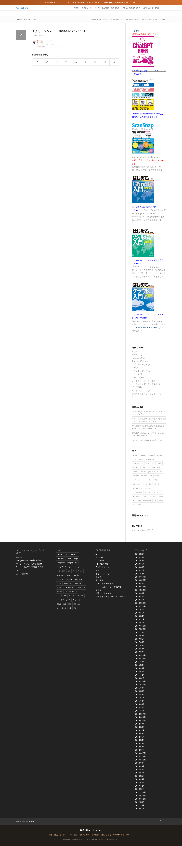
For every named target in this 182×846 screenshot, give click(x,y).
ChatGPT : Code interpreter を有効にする (147, 440)
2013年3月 (140, 782)
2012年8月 (140, 805)
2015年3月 (140, 704)
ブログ (135, 387)
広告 (155, 500)
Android (135, 354)
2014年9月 (140, 723)
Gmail (135, 459)
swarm (157, 476)
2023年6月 (140, 563)
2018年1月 (140, 622)
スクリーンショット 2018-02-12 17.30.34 (58, 31)
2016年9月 (140, 661)
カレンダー (157, 484)
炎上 (134, 504)
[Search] (163, 8)
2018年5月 (140, 612)
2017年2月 (140, 652)
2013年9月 (140, 763)
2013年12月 (140, 753)
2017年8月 (140, 632)
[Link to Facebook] (164, 821)
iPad (158, 467)
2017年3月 (140, 648)
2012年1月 (140, 808)
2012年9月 (140, 802)
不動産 (161, 496)
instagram (136, 467)
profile (19, 557)
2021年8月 (140, 573)
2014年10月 (140, 720)
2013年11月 (140, 756)
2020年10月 (140, 580)
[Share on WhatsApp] (56, 62)
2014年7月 (140, 730)
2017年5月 (140, 642)
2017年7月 (140, 635)
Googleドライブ (138, 463)
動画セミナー (147, 500)
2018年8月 (140, 609)
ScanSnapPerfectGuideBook (145, 157)
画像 (139, 504)
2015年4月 (140, 701)
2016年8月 (140, 665)
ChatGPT (136, 455)
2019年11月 (140, 586)
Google (141, 459)
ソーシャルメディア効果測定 (29, 563)
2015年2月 (140, 707)
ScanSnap (144, 476)
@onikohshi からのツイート (144, 530)
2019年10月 (140, 590)
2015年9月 (140, 688)
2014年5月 (140, 737)
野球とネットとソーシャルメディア (147, 393)
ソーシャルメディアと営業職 (144, 384)
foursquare (159, 455)
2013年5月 (140, 776)
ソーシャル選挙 (137, 492)
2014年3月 (140, 743)
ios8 (153, 467)
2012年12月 (140, 792)
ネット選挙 (136, 496)
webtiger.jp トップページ (123, 835)
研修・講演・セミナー (57, 835)
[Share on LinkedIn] (76, 62)
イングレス (136, 484)
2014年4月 (140, 740)
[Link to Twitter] (160, 821)
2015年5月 (140, 697)
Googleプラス (149, 463)
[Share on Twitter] (47, 62)
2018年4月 (140, 616)
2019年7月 (140, 596)
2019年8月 (140, 593)
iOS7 (148, 467)
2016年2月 (140, 674)
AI (133, 351)
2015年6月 (140, 694)
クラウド (136, 374)
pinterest (136, 476)
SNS (151, 476)
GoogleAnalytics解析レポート (29, 560)
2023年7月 (140, 560)
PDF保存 (160, 471)
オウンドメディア (140, 371)
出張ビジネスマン (140, 390)
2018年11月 (140, 603)
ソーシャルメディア (141, 380)
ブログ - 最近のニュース (27, 19)
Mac (134, 367)
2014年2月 (140, 746)
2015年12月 (140, 681)
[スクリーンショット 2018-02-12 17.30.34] (21, 35)
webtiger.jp (109, 2)
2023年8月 (140, 557)
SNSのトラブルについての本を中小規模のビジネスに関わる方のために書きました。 (149, 420)
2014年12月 (140, 714)
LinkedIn (143, 471)
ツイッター (148, 492)
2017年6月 (140, 639)
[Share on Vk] (95, 62)
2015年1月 (140, 710)
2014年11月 (140, 717)
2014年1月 (140, 750)
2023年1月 (140, 570)
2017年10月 (140, 629)
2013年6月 (140, 772)
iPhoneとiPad (138, 361)
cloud (143, 455)
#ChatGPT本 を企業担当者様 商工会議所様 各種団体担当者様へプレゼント (148, 427)
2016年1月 (140, 678)
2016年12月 (140, 655)
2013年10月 (140, 759)
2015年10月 (140, 684)
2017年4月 (140, 645)
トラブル (156, 492)
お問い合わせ (22, 573)
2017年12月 (140, 626)
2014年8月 (140, 727)
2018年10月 (140, 606)
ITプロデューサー (140, 364)
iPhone (135, 471)
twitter (135, 480)
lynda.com (151, 471)
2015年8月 (140, 691)
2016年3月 (140, 671)
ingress (159, 463)
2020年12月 (140, 577)
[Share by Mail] (114, 62)
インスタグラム (147, 484)
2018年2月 (140, 619)
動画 (139, 500)
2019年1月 (140, 599)
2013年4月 (140, 779)
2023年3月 (140, 567)
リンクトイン (152, 496)
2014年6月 (140, 733)
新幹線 (161, 500)
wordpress (143, 480)
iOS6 (143, 467)
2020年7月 (140, 583)
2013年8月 (140, 766)
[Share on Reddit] (105, 62)
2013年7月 (140, 769)
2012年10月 (140, 799)
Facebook (136, 358)
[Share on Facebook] (37, 62)
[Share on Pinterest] (66, 62)
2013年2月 (140, 785)
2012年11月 (140, 795)
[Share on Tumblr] (85, 62)
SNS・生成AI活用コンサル (79, 835)
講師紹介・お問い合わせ (101, 835)
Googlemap (150, 459)
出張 (134, 500)
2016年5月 (140, 668)
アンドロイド (153, 480)
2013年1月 (140, 789)
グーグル (136, 377)
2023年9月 (140, 554)
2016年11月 (140, 658)
